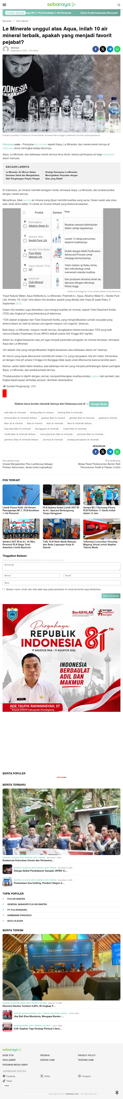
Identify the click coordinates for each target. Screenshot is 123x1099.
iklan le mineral (34, 423)
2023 (18, 303)
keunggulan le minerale (47, 428)
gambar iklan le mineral (53, 417)
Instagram (86, 1076)
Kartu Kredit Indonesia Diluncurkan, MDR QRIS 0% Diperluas (61, 12)
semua (27, 200)
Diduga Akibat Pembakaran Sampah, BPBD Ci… (41, 870)
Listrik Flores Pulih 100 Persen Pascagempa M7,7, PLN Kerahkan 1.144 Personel (21, 510)
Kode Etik (8, 1055)
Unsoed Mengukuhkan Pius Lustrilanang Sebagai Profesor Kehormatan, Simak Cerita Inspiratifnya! (28, 464)
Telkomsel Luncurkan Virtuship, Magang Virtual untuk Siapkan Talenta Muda (100, 544)
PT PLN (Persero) (17, 909)
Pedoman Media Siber (15, 1064)
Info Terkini (39, 857)
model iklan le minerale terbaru (20, 434)
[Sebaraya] (61, 4)
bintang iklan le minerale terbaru (20, 417)
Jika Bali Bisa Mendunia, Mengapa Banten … (39, 1016)
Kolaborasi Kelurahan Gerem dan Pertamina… (28, 860)
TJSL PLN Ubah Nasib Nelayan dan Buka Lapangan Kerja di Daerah (59, 544)
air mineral (41, 144)
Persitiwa (55, 1013)
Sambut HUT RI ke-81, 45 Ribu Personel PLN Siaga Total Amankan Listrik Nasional (19, 544)
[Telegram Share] (110, 49)
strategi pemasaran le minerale (83, 439)
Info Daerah (26, 857)
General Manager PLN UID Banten (27, 904)
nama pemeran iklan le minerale (56, 434)
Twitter (47, 1076)
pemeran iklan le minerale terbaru (21, 439)
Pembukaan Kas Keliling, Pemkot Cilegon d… (39, 882)
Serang (43, 1003)
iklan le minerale (55, 423)
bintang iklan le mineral (41, 412)
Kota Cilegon (15, 920)
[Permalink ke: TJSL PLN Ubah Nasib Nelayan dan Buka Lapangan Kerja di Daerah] (61, 529)
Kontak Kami (47, 1059)
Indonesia (8, 148)
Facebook (10, 1076)
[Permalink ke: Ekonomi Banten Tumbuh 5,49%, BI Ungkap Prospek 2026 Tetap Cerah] (61, 967)
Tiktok (9, 1080)
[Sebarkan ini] (95, 49)
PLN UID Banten (16, 898)
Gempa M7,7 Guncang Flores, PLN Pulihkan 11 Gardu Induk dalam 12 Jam (99, 510)
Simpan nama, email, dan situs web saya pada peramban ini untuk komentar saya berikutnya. (53, 589)
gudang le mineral (108, 417)
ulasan (95, 376)
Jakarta (46, 1025)
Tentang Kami (86, 1059)
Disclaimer (9, 1059)
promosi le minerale (53, 439)
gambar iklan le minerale (81, 417)
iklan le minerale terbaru (79, 423)
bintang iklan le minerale (70, 412)
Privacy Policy (87, 1055)
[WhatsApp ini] (117, 49)
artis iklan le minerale (15, 412)
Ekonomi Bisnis (18, 1003)
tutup (7, 1085)
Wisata (64, 1013)
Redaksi (45, 1055)
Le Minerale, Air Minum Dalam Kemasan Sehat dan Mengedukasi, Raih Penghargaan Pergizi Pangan (23, 175)
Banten (6, 857)
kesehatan (108, 154)
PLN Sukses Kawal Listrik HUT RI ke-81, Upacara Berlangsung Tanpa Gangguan (61, 510)
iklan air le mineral (13, 423)
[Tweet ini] (103, 49)
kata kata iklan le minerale (17, 428)
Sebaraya (8, 144)
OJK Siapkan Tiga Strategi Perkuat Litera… (38, 1028)
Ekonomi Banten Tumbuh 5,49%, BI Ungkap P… (29, 1005)
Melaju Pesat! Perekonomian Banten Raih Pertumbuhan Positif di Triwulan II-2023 (99, 464)
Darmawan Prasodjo (19, 915)
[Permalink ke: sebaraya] (6, 48)
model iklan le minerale (74, 428)
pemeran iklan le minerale (90, 434)
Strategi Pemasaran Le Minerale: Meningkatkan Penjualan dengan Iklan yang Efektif (61, 175)
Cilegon (15, 857)
